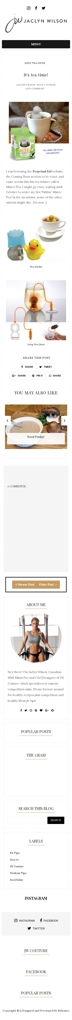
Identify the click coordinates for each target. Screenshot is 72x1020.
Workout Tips (18, 873)
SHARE (28, 367)
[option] (36, 429)
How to (14, 859)
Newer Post (26, 584)
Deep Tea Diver (35, 63)
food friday (16, 880)
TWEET (47, 367)
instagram (27, 920)
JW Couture (17, 866)
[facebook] (36, 8)
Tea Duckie (36, 266)
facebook (51, 920)
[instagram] (28, 8)
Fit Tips (15, 853)
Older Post (47, 584)
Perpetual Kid (42, 171)
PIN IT (39, 375)
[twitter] (43, 8)
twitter (39, 928)
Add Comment (35, 88)
